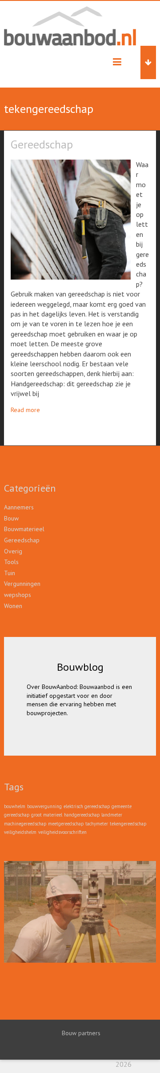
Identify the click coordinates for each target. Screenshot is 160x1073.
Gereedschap (42, 144)
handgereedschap (82, 815)
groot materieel (46, 815)
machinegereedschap (25, 824)
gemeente (122, 806)
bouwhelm (14, 806)
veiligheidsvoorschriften (62, 832)
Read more (25, 410)
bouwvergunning (44, 806)
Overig (13, 551)
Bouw (11, 518)
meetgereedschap (66, 824)
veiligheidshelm (20, 832)
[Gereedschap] (71, 164)
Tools (11, 562)
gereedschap (16, 815)
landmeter (111, 815)
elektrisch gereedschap (87, 806)
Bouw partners (81, 1033)
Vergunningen (22, 584)
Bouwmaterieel (24, 529)
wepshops (17, 595)
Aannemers (19, 507)
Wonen (13, 606)
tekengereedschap (128, 824)
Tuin (9, 573)
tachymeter (96, 824)
